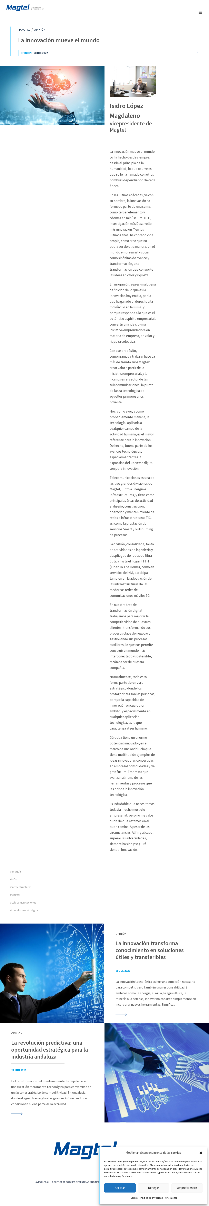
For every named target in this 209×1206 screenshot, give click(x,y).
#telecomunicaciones (23, 903)
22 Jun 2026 (18, 1070)
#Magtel (15, 895)
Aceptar (120, 1188)
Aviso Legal (171, 1198)
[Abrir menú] (200, 12)
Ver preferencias (187, 1188)
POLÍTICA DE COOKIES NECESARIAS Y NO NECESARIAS (80, 1182)
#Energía (15, 872)
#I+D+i (13, 879)
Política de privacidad (151, 1198)
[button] (201, 1153)
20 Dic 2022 (41, 53)
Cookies (134, 1198)
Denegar (153, 1188)
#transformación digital (24, 910)
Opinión (26, 53)
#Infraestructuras (20, 887)
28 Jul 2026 (123, 971)
